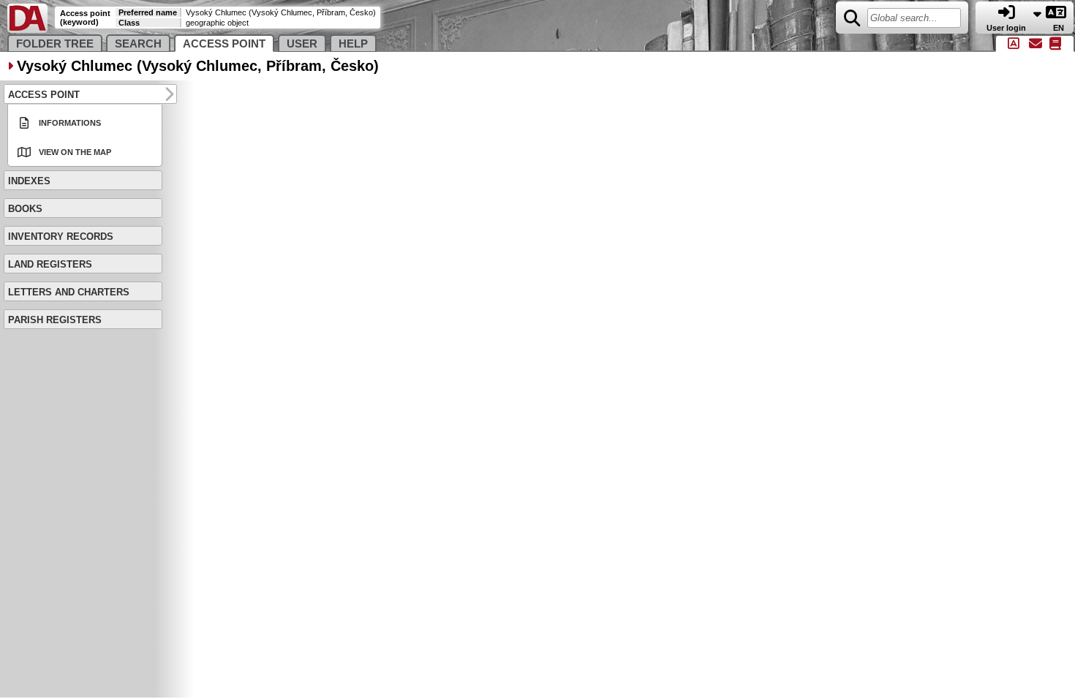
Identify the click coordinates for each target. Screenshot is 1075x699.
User (302, 44)
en (1059, 27)
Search (138, 44)
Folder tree (55, 44)
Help (353, 44)
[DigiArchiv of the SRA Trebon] (27, 29)
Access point (224, 44)
